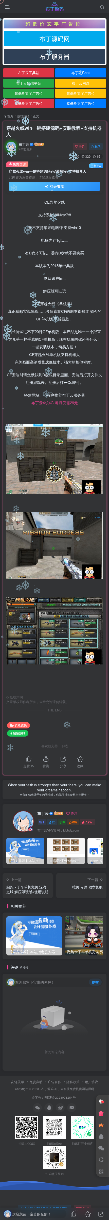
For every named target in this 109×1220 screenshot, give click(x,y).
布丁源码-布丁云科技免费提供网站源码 (67, 1089)
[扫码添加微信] (101, 1148)
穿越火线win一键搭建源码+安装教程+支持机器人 (54, 131)
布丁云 (24, 144)
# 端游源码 (17, 733)
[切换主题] (101, 1160)
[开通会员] (101, 1125)
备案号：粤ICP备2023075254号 (54, 1097)
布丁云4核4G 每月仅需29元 (54, 402)
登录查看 (56, 186)
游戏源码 (23, 116)
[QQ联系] (101, 1136)
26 (54, 822)
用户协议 (91, 1081)
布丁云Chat (80, 72)
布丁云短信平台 (28, 83)
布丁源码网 (54, 38)
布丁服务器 (54, 56)
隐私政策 (73, 1081)
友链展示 (17, 1081)
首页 (9, 116)
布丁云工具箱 (28, 72)
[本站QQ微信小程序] (101, 1113)
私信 (98, 146)
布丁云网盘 (80, 83)
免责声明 (36, 1081)
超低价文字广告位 (28, 93)
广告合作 (54, 1081)
